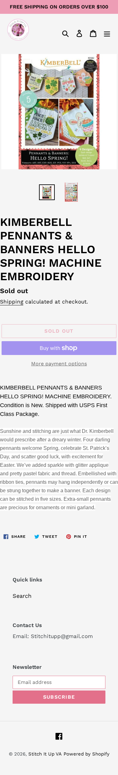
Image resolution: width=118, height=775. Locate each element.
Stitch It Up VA (45, 754)
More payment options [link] (59, 364)
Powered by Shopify (87, 754)
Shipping (11, 301)
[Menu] (107, 32)
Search (22, 595)
